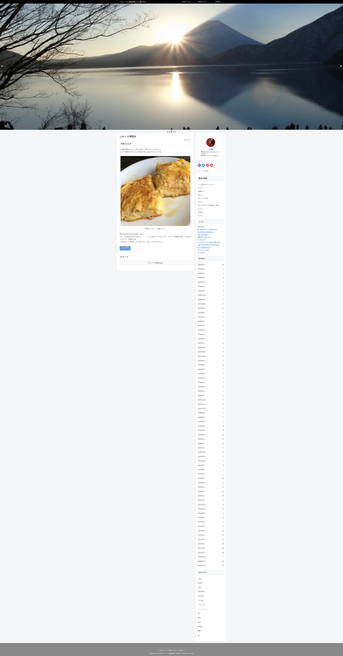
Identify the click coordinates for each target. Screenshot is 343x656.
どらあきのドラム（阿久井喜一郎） (208, 242)
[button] (222, 171)
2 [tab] (169, 131)
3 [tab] (171, 131)
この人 (122, 242)
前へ (2, 66)
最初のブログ (173, 650)
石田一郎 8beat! (202, 234)
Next (340, 66)
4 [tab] (173, 131)
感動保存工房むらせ (203, 237)
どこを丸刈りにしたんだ (205, 184)
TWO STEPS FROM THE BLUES (208, 245)
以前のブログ (163, 650)
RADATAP (200, 227)
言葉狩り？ (201, 191)
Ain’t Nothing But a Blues (205, 232)
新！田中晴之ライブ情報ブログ (207, 229)
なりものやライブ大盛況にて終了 (208, 205)
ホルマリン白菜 (203, 198)
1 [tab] (167, 131)
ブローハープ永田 (203, 250)
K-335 (211, 149)
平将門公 (200, 212)
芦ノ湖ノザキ (201, 239)
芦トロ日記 (201, 252)
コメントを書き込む (155, 263)
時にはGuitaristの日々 (204, 247)
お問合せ (180, 650)
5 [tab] (175, 131)
